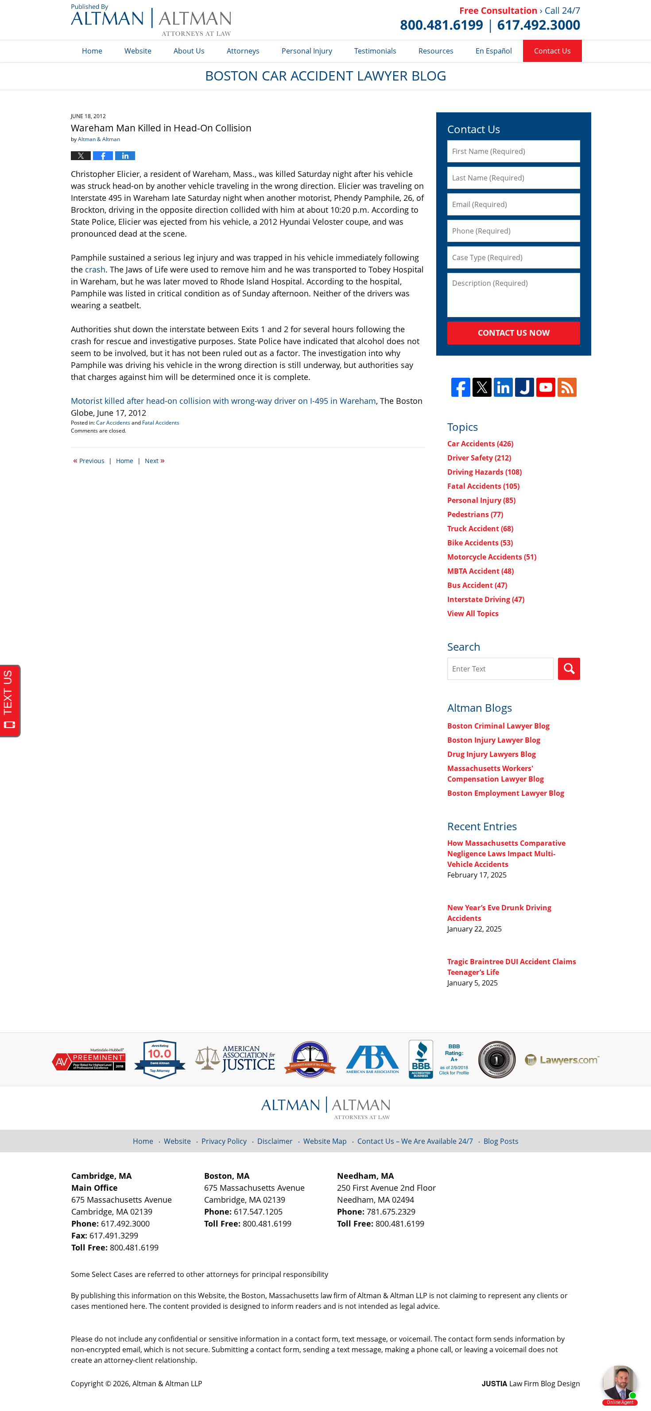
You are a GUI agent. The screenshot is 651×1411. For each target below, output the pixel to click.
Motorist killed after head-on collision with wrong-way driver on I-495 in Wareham (223, 400)
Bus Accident (477, 585)
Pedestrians (475, 514)
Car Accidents (113, 422)
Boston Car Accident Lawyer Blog (151, 20)
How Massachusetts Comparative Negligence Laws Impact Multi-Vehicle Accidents (506, 853)
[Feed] (567, 387)
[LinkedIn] (503, 387)
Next (155, 460)
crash (95, 269)
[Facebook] (460, 387)
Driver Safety (479, 458)
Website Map (325, 1141)
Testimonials (375, 51)
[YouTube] (545, 387)
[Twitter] (482, 387)
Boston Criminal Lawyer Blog (498, 726)
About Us (189, 51)
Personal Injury (307, 51)
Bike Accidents (480, 543)
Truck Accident (480, 528)
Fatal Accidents (160, 422)
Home (92, 51)
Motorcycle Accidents (491, 557)
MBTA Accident (480, 571)
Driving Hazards (484, 472)
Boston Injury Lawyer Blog (493, 740)
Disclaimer (275, 1141)
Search (569, 669)
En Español (494, 51)
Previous (89, 460)
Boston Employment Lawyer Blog (505, 793)
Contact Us (552, 51)
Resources (435, 51)
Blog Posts (501, 1141)
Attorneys (243, 51)
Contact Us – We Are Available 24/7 (415, 1141)
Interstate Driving (485, 599)
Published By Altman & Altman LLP (490, 20)
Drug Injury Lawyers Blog (491, 754)
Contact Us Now (514, 332)
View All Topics (473, 613)
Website (137, 51)
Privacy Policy (224, 1141)
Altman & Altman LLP (167, 1383)
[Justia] (524, 387)
